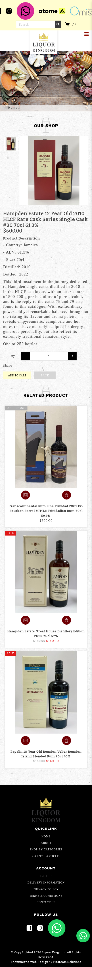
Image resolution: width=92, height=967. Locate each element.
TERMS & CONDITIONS (46, 895)
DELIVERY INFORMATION (46, 882)
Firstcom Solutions (67, 962)
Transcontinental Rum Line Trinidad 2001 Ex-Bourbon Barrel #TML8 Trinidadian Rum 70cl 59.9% (46, 511)
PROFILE (46, 876)
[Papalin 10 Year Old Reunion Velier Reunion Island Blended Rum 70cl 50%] (46, 692)
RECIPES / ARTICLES (46, 856)
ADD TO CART (17, 375)
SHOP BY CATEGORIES (46, 849)
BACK (45, 375)
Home (12, 107)
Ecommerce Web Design (29, 962)
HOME (46, 836)
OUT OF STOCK (16, 408)
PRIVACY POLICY (46, 889)
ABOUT (46, 843)
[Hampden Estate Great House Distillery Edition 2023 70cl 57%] (46, 572)
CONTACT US (46, 902)
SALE (10, 533)
